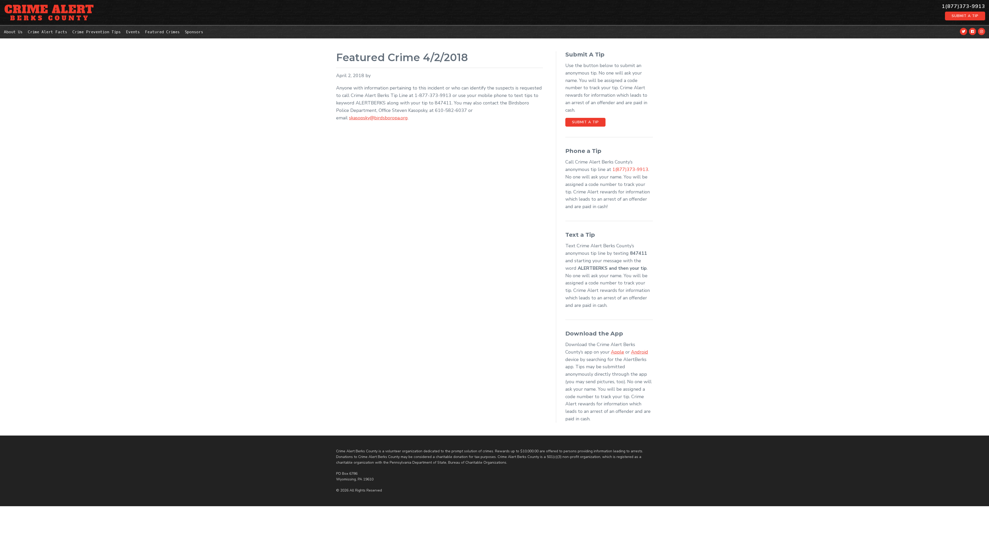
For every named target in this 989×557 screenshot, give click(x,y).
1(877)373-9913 (963, 6)
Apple (617, 352)
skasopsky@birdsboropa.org (378, 118)
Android (639, 352)
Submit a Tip (965, 15)
